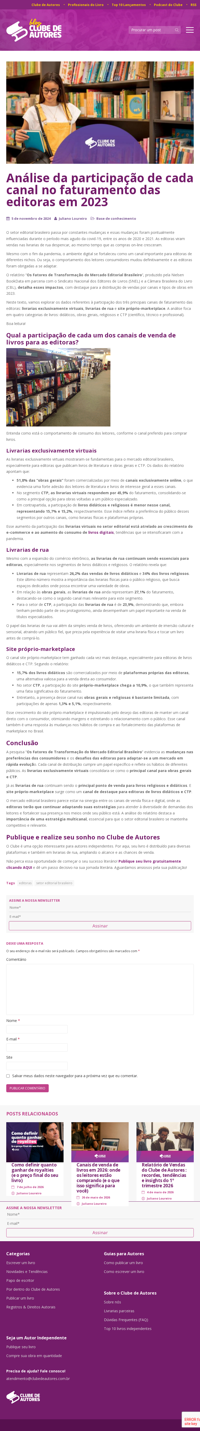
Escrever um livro (20, 1263)
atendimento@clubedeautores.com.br (38, 1378)
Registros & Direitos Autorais (30, 1307)
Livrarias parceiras (119, 1311)
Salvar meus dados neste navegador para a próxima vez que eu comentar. (75, 1075)
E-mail (13, 1039)
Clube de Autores (46, 5)
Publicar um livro (20, 1298)
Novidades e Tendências (27, 1271)
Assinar (100, 926)
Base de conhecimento (116, 218)
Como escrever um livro (124, 1271)
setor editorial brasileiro (54, 883)
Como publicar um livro (123, 1263)
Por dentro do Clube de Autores (33, 1289)
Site (9, 1057)
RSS (193, 5)
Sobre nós (112, 1302)
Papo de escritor (20, 1280)
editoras (25, 883)
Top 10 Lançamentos (129, 5)
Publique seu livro (21, 1347)
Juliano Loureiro (73, 218)
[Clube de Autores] (51, 1395)
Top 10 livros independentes (128, 1328)
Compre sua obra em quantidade (34, 1356)
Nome (13, 1020)
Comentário (16, 959)
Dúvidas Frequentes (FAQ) (126, 1320)
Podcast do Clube (168, 5)
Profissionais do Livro (86, 5)
